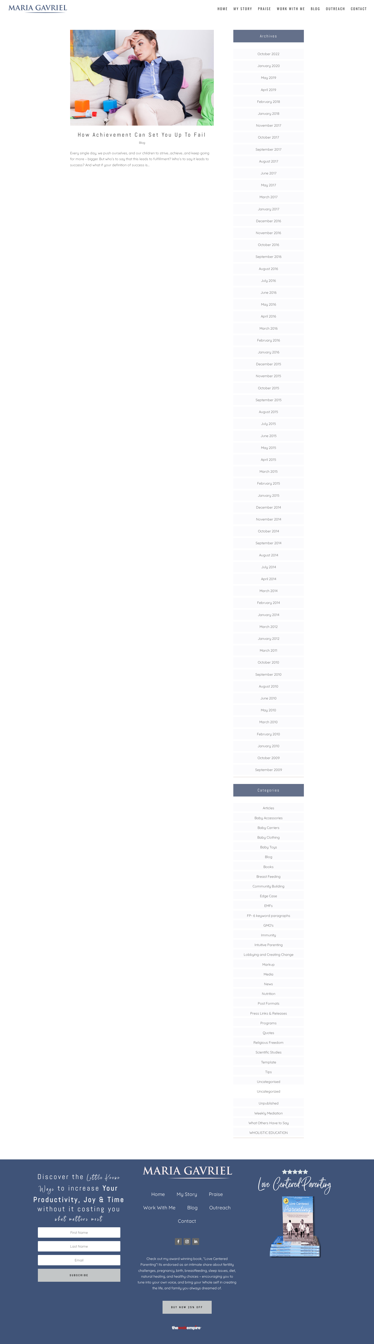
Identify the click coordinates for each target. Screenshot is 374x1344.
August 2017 (268, 161)
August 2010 (268, 686)
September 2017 (268, 149)
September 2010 (268, 674)
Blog (315, 9)
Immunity (268, 935)
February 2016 (268, 340)
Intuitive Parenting (269, 945)
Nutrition (268, 993)
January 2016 (268, 352)
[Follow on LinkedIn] (195, 1241)
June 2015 (269, 436)
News (268, 984)
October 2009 (269, 758)
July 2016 (268, 280)
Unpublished (269, 1103)
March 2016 (269, 328)
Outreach (335, 9)
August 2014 (268, 555)
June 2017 (268, 173)
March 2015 (269, 471)
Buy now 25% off (187, 1307)
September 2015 (269, 400)
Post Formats (268, 1003)
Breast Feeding (268, 876)
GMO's (268, 925)
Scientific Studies (269, 1052)
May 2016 (268, 304)
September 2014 (268, 543)
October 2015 (268, 388)
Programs (268, 1023)
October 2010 (268, 662)
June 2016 (269, 292)
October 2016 (268, 245)
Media (268, 974)
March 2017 (268, 197)
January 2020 (268, 66)
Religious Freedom (268, 1042)
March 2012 (269, 626)
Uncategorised (268, 1081)
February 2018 (268, 101)
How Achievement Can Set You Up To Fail (142, 134)
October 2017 (268, 137)
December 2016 (268, 221)
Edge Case (268, 896)
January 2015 (268, 495)
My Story (243, 9)
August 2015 (268, 412)
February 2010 (268, 734)
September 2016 (269, 256)
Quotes (268, 1033)
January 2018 (268, 113)
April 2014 (268, 579)
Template (268, 1062)
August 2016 (268, 269)
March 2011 (268, 650)
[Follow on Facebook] (178, 1241)
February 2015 (268, 483)
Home (223, 9)
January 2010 (268, 746)
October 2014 (268, 531)
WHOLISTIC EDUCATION (268, 1132)
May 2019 (268, 77)
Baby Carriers (268, 827)
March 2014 (268, 591)
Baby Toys (268, 847)
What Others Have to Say (268, 1123)
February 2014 (268, 602)
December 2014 (268, 507)
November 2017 (268, 125)
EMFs (268, 905)
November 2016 (268, 233)
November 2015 (268, 376)
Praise (264, 9)
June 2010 (268, 698)
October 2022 (268, 54)
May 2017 (268, 185)
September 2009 (268, 770)
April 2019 (268, 90)
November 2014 (268, 519)
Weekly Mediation (268, 1113)
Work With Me (291, 9)
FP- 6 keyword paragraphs (268, 915)
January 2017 (268, 209)
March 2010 (268, 722)
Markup (268, 964)
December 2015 (268, 364)
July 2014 (268, 567)
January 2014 (268, 615)
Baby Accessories (269, 818)
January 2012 (268, 638)
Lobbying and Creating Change (268, 954)
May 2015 (268, 447)
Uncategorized (268, 1091)
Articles (268, 808)
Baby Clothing (268, 837)
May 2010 (268, 710)
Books (268, 867)
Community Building (268, 886)
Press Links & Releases (268, 1013)
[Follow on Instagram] (187, 1241)
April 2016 (268, 316)
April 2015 (268, 459)
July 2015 (268, 423)
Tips (268, 1072)
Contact (359, 9)
